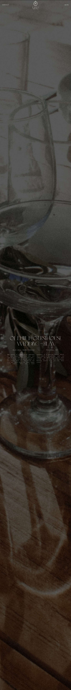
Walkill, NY (52, 350)
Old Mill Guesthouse (24, 350)
